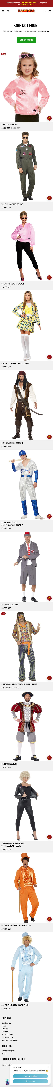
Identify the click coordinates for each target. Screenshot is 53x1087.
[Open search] (8, 11)
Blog (4, 1053)
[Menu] (3, 11)
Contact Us (6, 1023)
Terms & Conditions (10, 1040)
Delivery (5, 1029)
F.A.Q (4, 1026)
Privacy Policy (7, 1034)
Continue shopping (26, 40)
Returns (5, 1032)
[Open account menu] (44, 11)
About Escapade (8, 1051)
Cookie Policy (7, 1037)
